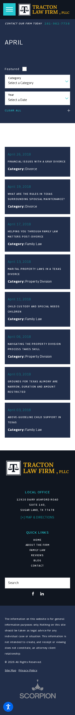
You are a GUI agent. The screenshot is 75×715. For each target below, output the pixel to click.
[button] (8, 707)
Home (37, 540)
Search (13, 583)
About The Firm (38, 545)
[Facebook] (33, 593)
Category (14, 78)
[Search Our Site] (65, 583)
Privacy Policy (28, 670)
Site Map (10, 670)
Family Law (38, 550)
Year (11, 94)
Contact (37, 565)
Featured (12, 69)
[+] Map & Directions (37, 517)
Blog (37, 560)
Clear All (13, 110)
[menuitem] (37, 540)
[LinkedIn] (42, 593)
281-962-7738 (57, 23)
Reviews (37, 555)
